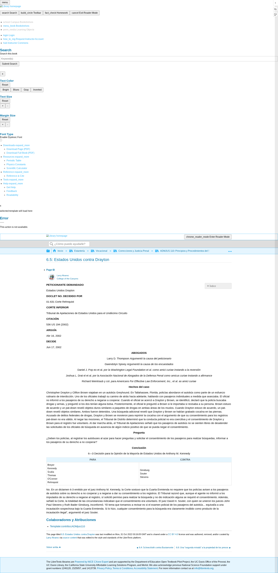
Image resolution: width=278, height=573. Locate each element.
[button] (12, 191)
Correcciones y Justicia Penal (134, 251)
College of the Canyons (67, 279)
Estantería (79, 251)
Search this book (8, 53)
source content (70, 537)
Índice (213, 286)
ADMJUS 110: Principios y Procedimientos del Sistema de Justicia (194, 251)
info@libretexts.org (203, 568)
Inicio (60, 251)
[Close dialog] (2, 222)
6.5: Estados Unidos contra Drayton (78, 534)
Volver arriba (52, 547)
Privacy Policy (104, 568)
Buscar (51, 244)
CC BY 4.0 (173, 534)
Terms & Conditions (123, 568)
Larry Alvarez (63, 275)
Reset (5, 85)
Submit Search (9, 64)
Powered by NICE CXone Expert (92, 562)
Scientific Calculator (17, 168)
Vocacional (101, 251)
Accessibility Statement (146, 568)
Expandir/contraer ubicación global (230, 250)
